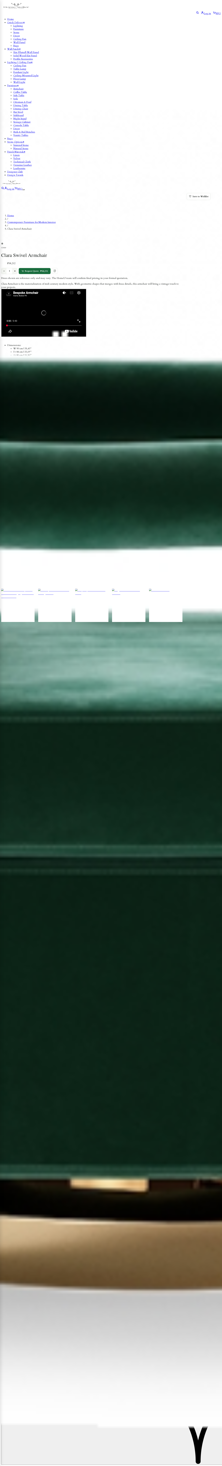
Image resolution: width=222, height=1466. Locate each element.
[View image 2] (5, 247)
